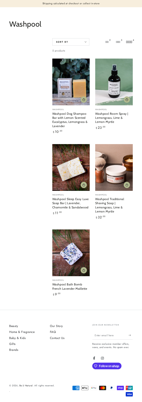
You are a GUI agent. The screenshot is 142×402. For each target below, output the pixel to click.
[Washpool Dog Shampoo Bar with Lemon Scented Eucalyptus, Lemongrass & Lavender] (71, 82)
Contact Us (57, 338)
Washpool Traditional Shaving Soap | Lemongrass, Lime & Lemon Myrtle (109, 205)
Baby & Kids (17, 338)
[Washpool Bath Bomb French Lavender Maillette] (71, 252)
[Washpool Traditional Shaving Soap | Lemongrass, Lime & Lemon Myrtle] (114, 167)
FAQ (53, 332)
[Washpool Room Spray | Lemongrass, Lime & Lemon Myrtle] (114, 82)
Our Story (56, 326)
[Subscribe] (131, 335)
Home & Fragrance (22, 332)
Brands (13, 350)
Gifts (12, 344)
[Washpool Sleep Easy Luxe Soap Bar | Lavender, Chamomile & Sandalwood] (71, 167)
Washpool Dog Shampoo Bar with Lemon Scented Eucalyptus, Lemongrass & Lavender (70, 120)
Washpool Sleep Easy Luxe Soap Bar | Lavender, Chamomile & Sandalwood (70, 203)
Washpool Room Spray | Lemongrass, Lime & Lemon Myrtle (111, 118)
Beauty (13, 326)
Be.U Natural (26, 385)
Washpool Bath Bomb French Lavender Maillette (69, 286)
